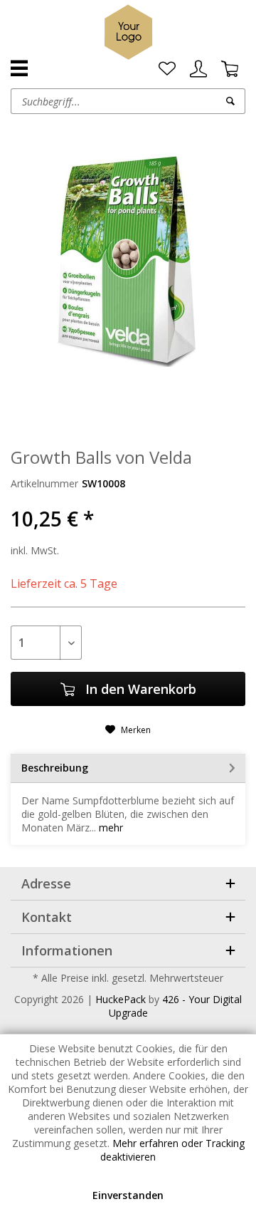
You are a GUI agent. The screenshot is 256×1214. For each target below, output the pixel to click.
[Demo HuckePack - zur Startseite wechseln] (128, 32)
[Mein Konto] (198, 69)
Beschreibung (54, 767)
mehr (109, 827)
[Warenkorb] (229, 69)
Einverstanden (128, 1195)
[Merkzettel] (167, 69)
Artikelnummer (44, 483)
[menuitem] (167, 69)
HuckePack (120, 999)
